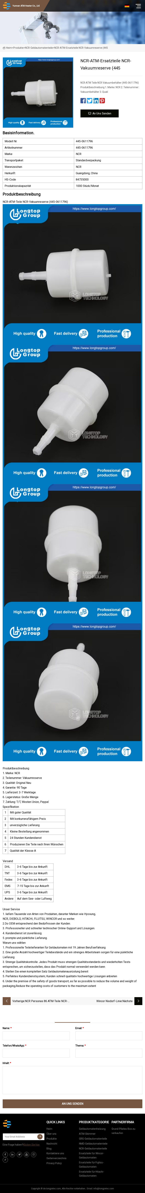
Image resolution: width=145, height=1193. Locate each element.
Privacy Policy (54, 1163)
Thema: (80, 1045)
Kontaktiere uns (55, 1153)
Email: (79, 1028)
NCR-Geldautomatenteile (39, 47)
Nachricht (52, 1143)
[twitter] (19, 1154)
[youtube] (26, 1154)
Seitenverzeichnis (56, 1158)
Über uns (51, 1133)
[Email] (40, 1136)
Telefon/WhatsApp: (14, 1045)
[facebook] (5, 1154)
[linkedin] (12, 1154)
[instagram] (33, 1154)
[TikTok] (5, 1160)
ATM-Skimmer (87, 1133)
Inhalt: (7, 1063)
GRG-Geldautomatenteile (93, 1138)
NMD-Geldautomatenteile (93, 1143)
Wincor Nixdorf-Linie (109, 1001)
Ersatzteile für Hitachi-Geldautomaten (91, 1173)
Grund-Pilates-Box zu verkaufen (123, 1130)
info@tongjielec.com (103, 1188)
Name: (7, 1028)
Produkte (18, 47)
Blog (49, 1148)
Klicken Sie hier (31, 1144)
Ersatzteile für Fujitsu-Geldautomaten (91, 1164)
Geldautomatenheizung (92, 1128)
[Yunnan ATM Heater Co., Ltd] (20, 1123)
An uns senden (101, 113)
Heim (9, 47)
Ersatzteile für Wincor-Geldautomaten (91, 1155)
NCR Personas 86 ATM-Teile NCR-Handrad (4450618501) (46, 1001)
